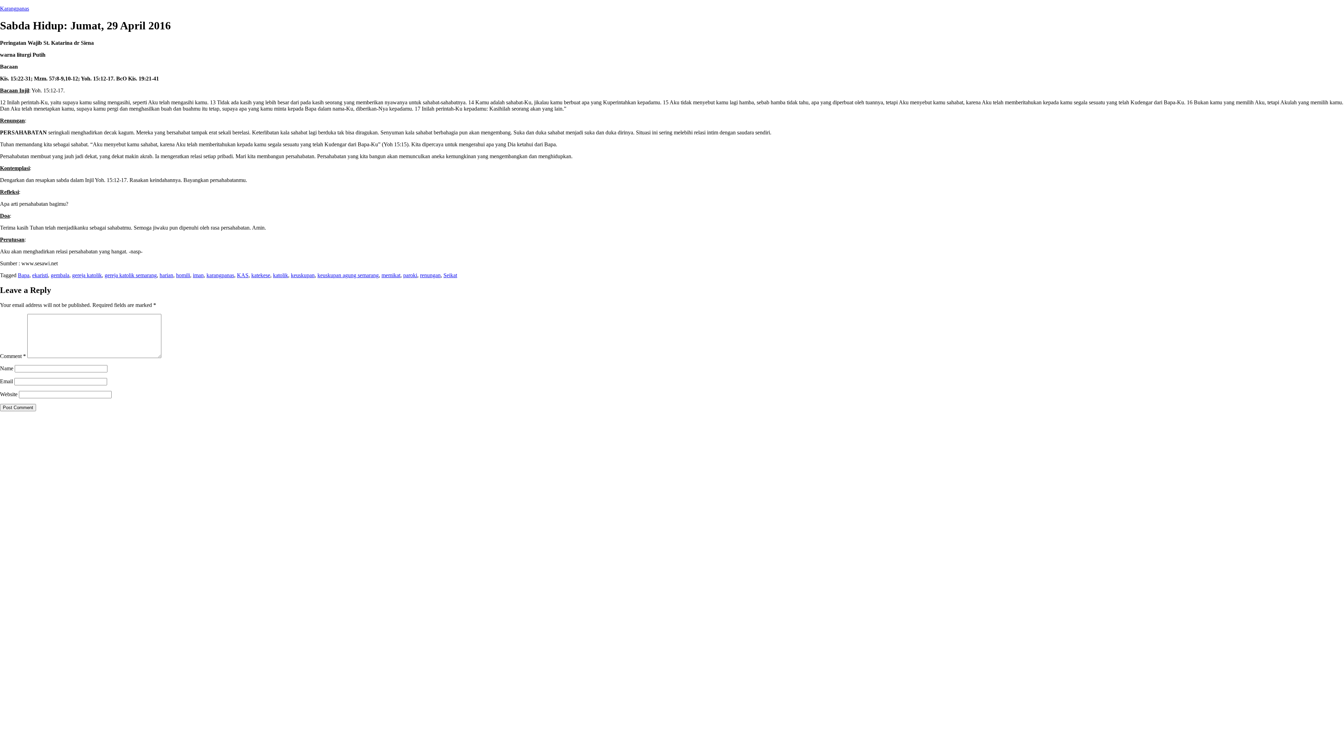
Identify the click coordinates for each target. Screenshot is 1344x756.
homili (183, 275)
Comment (13, 356)
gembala (60, 275)
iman (198, 275)
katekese (260, 275)
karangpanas (220, 275)
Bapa (23, 275)
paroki (410, 275)
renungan (430, 275)
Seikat (450, 275)
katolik (280, 275)
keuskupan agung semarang (348, 275)
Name (6, 368)
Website (9, 394)
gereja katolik (87, 275)
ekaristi (40, 275)
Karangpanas (14, 9)
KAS (242, 275)
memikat (391, 275)
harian (166, 275)
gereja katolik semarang (131, 275)
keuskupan (303, 275)
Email (6, 381)
